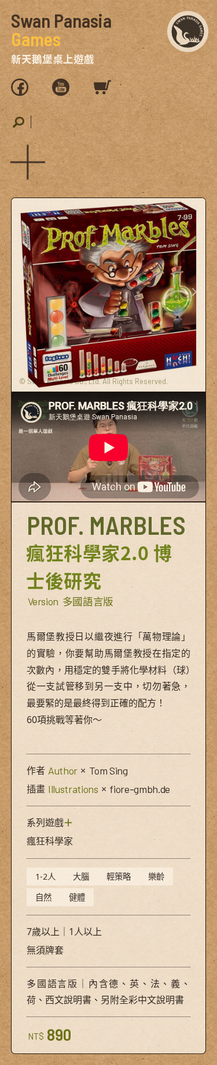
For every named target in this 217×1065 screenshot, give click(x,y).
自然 (43, 897)
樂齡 (156, 876)
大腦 (81, 876)
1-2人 (45, 876)
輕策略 (118, 876)
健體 (77, 897)
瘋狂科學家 (50, 841)
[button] (25, 160)
